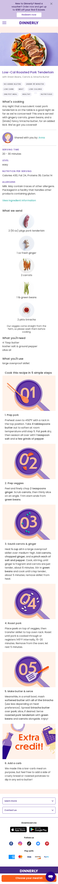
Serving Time (10, 149)
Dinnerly (29, 22)
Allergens (8, 182)
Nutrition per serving (17, 171)
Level (5, 160)
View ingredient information (19, 200)
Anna (42, 137)
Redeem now (29, 14)
